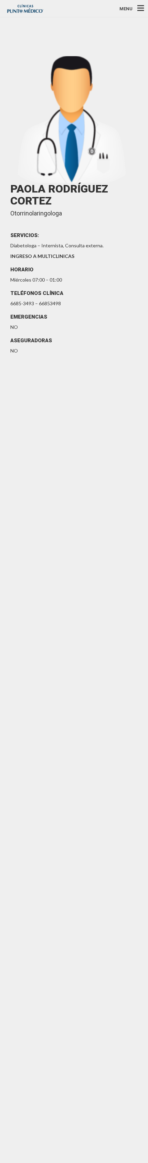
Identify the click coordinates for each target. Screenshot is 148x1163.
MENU (126, 8)
